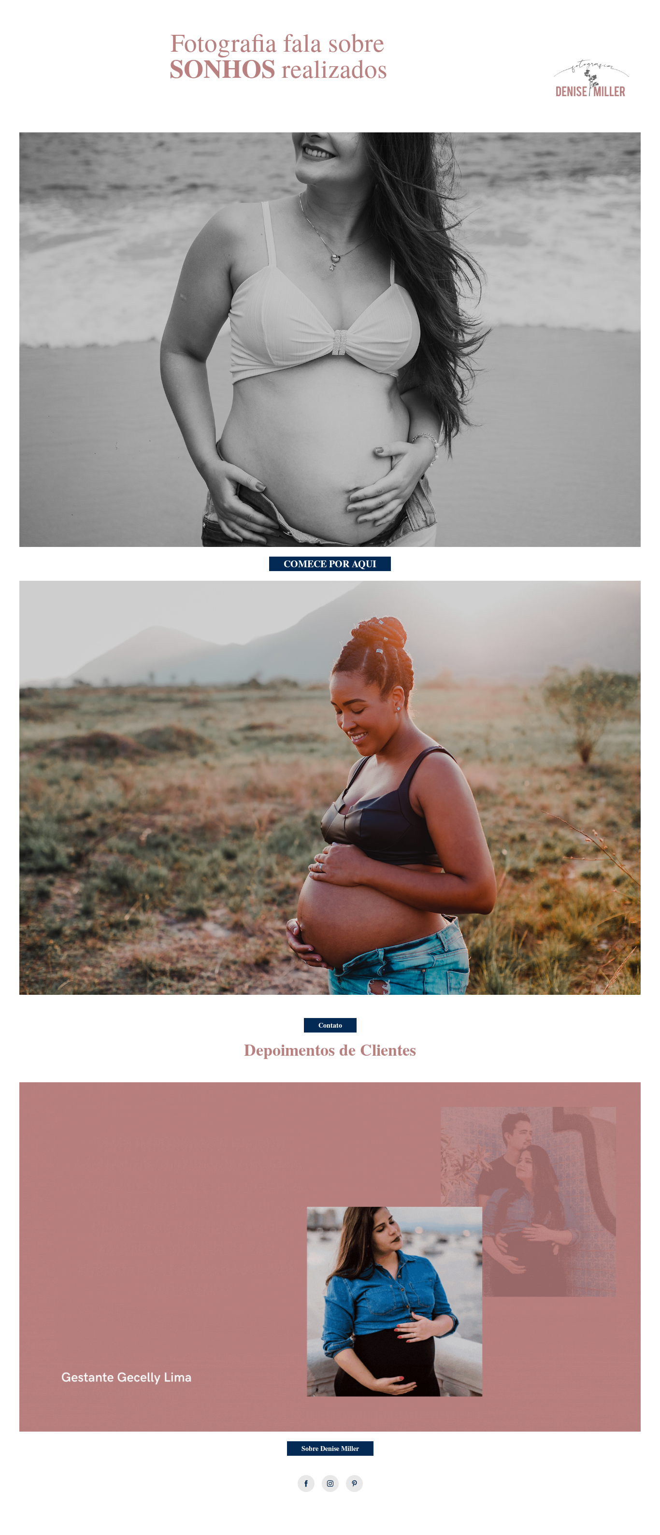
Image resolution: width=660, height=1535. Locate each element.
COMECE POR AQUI (330, 564)
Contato (330, 1025)
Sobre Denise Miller (330, 1448)
